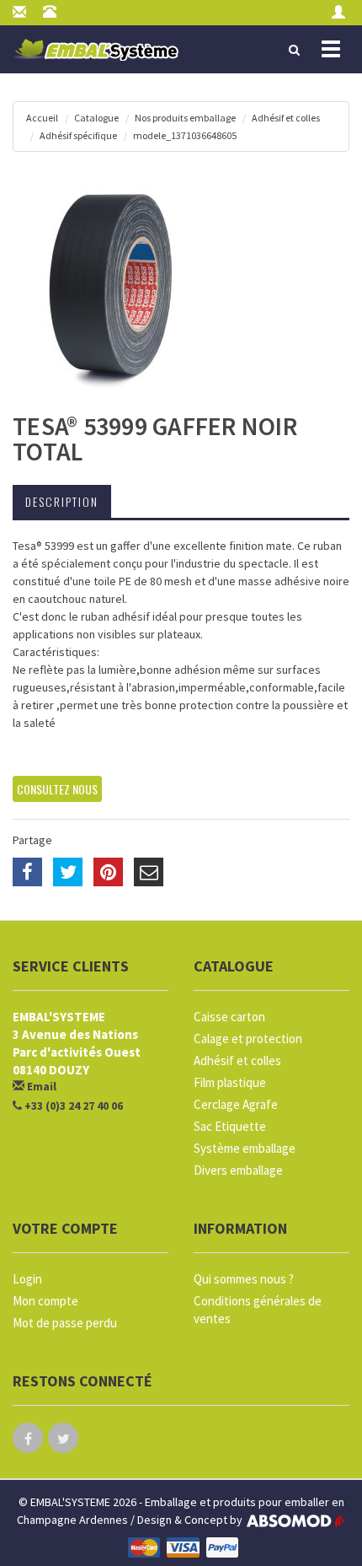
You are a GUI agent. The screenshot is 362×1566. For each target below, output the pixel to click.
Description (61, 501)
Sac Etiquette (230, 1126)
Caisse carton (229, 1017)
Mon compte (45, 1301)
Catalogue (96, 117)
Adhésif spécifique (78, 135)
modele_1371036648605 (185, 135)
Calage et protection (248, 1039)
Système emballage (244, 1148)
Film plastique (230, 1082)
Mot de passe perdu (65, 1323)
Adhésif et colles (286, 117)
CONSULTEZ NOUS (57, 789)
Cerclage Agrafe (236, 1104)
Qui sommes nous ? (244, 1279)
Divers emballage (238, 1170)
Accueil (42, 117)
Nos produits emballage (185, 117)
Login (27, 1279)
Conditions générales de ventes (258, 1310)
